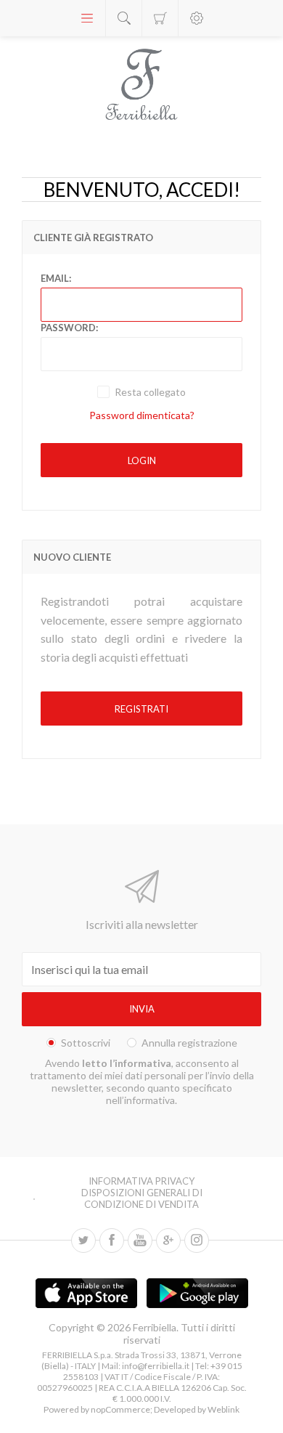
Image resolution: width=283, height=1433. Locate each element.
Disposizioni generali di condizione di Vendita (141, 1198)
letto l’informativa (126, 1063)
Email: (56, 278)
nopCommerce (119, 1409)
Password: (69, 327)
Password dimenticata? (141, 415)
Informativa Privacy (141, 1181)
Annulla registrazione (189, 1042)
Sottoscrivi (85, 1042)
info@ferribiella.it (155, 1365)
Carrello (160, 18)
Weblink (223, 1409)
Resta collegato (150, 392)
